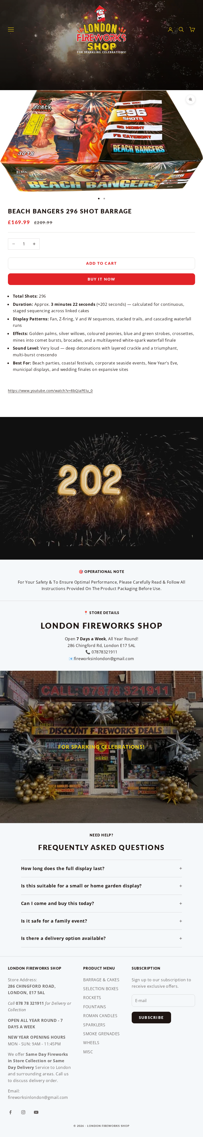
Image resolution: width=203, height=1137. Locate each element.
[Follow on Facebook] (10, 1112)
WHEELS (91, 1042)
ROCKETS (92, 997)
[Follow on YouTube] (36, 1112)
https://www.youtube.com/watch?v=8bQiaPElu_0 (50, 390)
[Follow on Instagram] (23, 1112)
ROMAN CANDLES (100, 1015)
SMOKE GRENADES (101, 1033)
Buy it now (102, 279)
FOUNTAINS (94, 1006)
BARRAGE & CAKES (101, 979)
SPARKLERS (94, 1025)
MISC (88, 1052)
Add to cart (101, 263)
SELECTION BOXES (100, 988)
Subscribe (151, 1017)
